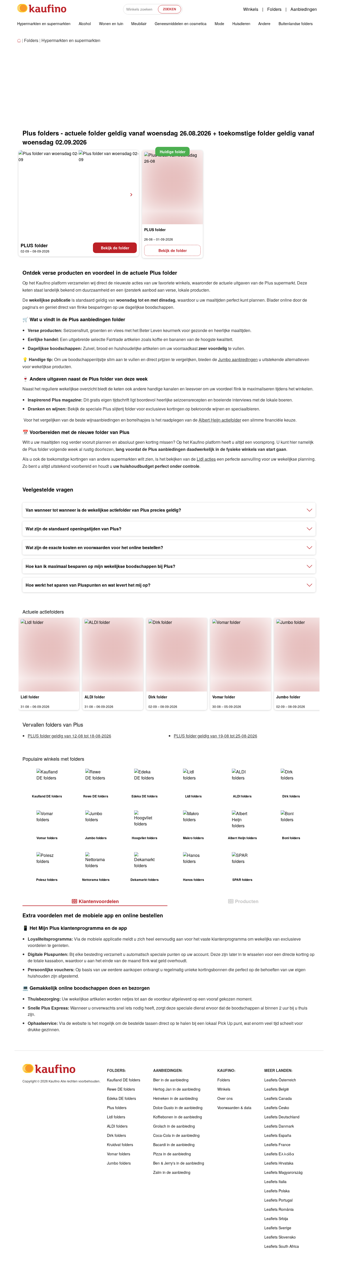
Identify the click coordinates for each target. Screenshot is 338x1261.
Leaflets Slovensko (280, 1237)
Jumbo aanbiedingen (238, 359)
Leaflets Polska (277, 1190)
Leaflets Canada (278, 1098)
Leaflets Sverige (277, 1227)
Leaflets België (276, 1089)
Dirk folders (116, 1135)
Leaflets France (277, 1144)
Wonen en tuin (111, 23)
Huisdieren (241, 23)
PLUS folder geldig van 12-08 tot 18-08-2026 (69, 736)
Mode (219, 23)
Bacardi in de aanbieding (174, 1144)
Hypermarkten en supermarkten (44, 23)
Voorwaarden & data (234, 1107)
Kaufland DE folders (123, 1079)
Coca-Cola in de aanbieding (176, 1135)
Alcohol (85, 23)
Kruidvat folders (120, 1144)
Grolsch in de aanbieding (174, 1126)
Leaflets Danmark (279, 1126)
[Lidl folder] (48, 655)
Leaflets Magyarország (283, 1172)
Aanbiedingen (303, 9)
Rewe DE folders (121, 1089)
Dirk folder (157, 696)
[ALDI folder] (112, 655)
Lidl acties (206, 459)
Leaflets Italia (275, 1181)
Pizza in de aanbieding (172, 1153)
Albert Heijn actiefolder (220, 420)
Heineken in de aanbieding (175, 1098)
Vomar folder (223, 696)
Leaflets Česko (276, 1107)
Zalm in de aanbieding (171, 1172)
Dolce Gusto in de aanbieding (178, 1107)
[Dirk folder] (176, 655)
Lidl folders (116, 1116)
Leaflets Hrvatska (278, 1163)
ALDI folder (94, 696)
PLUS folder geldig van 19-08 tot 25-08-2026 (215, 736)
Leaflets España (277, 1135)
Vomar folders (118, 1153)
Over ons (225, 1098)
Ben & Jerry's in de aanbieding (178, 1163)
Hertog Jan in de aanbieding (176, 1089)
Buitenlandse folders (296, 23)
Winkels (250, 9)
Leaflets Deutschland (281, 1116)
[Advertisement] (169, 89)
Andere (264, 23)
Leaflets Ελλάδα (279, 1153)
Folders (274, 9)
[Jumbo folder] (304, 655)
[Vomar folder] (240, 655)
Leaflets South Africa (281, 1246)
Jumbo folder (288, 696)
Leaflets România (279, 1209)
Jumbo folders (119, 1163)
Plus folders (116, 1107)
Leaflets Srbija (276, 1218)
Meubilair (139, 23)
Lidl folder (30, 696)
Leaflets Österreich (280, 1079)
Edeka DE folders (121, 1098)
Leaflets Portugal (278, 1200)
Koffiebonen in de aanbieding (177, 1116)
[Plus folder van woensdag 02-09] (78, 194)
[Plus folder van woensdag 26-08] (172, 187)
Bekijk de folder (115, 247)
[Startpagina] (19, 41)
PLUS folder (34, 245)
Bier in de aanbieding (171, 1079)
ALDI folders (117, 1126)
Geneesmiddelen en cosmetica (180, 23)
